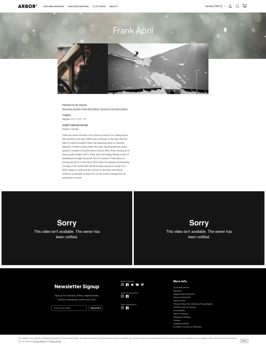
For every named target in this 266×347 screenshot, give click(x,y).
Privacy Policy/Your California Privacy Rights (193, 304)
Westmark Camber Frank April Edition (80, 109)
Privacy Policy (39, 341)
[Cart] (244, 6)
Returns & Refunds (181, 297)
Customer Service (181, 287)
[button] (54, 6)
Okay (244, 341)
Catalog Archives (181, 323)
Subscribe (95, 308)
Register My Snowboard (184, 294)
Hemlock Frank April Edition (114, 109)
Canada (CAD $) (213, 6)
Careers (176, 320)
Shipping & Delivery (182, 317)
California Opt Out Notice (184, 307)
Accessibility (179, 310)
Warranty (177, 291)
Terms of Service (180, 314)
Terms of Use (179, 300)
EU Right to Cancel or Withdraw (187, 327)
